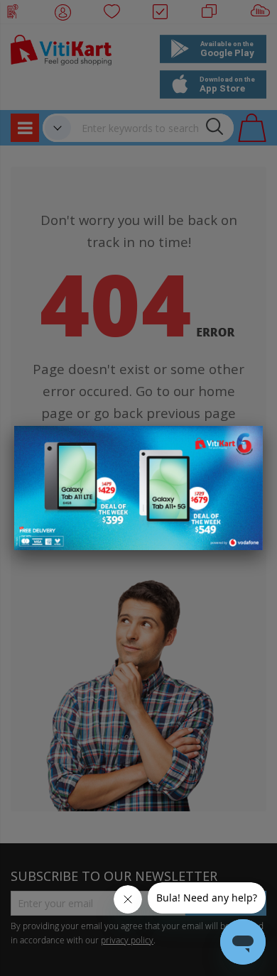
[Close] (243, 444)
